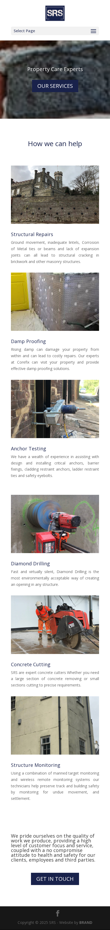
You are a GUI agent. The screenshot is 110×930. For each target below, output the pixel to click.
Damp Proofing (28, 341)
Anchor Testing (28, 448)
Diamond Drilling (30, 563)
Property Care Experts (55, 69)
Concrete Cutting (30, 664)
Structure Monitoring (35, 765)
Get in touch (55, 878)
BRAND (85, 922)
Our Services (55, 85)
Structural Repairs (32, 234)
